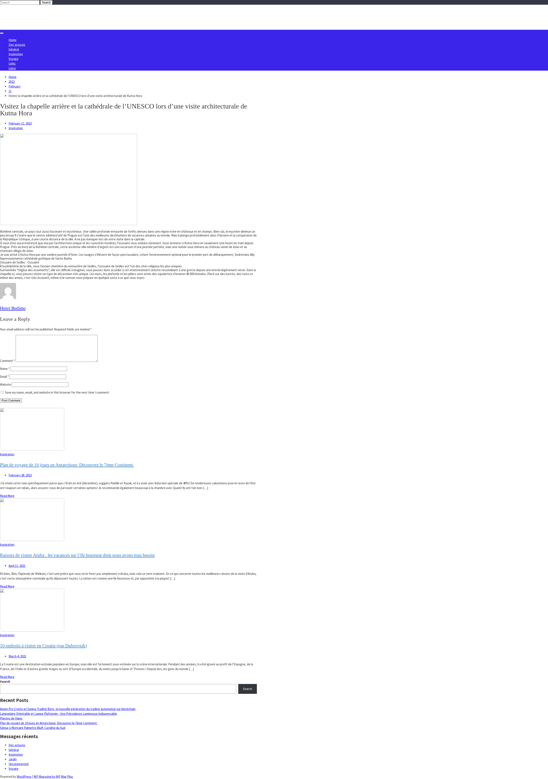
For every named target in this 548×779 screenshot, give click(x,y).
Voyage (13, 59)
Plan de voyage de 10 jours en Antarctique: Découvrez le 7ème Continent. (67, 464)
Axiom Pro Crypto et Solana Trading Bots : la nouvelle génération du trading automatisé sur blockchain (68, 709)
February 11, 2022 (20, 123)
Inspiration (16, 54)
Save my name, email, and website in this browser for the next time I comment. (57, 392)
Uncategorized (18, 764)
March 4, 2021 (17, 656)
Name (5, 369)
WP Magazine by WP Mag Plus (53, 777)
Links (12, 63)
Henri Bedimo (13, 308)
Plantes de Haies (11, 718)
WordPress (24, 777)
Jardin (13, 759)
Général (14, 49)
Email (4, 377)
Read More (7, 496)
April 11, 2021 (17, 566)
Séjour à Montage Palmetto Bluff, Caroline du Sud (32, 728)
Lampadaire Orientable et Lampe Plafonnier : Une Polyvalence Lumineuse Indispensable (58, 714)
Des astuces (17, 45)
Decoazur (23, 13)
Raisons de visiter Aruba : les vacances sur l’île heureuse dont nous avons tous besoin (77, 555)
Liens (12, 68)
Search (5, 681)
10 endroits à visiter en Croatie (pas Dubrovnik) (43, 645)
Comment (7, 361)
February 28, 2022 (20, 475)
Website (5, 384)
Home (12, 40)
